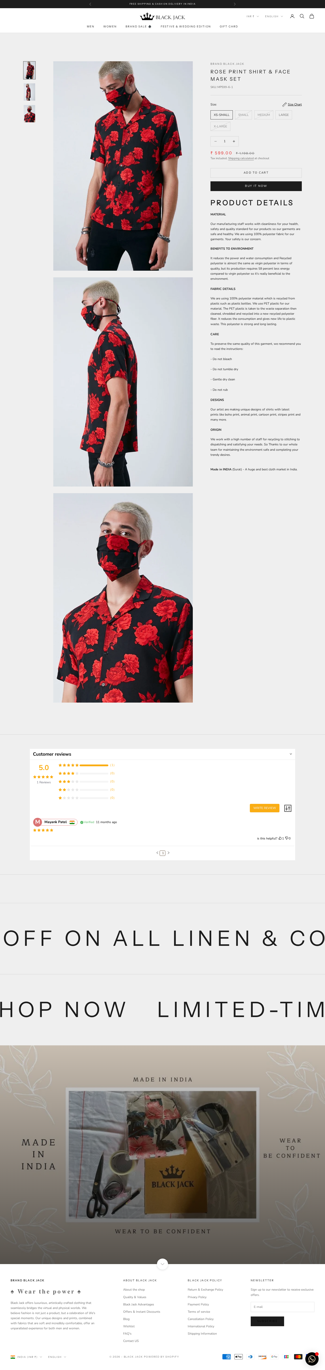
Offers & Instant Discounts (141, 1312)
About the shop (134, 1290)
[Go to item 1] (29, 70)
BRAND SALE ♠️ (139, 26)
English (272, 16)
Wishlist (129, 1326)
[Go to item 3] (29, 114)
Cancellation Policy (201, 1319)
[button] (157, 852)
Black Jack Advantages (138, 1304)
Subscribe (267, 1321)
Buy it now (256, 186)
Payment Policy (198, 1304)
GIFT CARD (229, 26)
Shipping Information (202, 1334)
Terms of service (199, 1312)
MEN (90, 26)
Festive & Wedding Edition (186, 26)
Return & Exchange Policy (205, 1290)
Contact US (131, 1341)
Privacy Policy (197, 1297)
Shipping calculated (241, 159)
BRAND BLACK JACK (227, 63)
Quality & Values (134, 1297)
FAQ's (127, 1334)
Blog (126, 1319)
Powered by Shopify (161, 1356)
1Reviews (44, 782)
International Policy (201, 1326)
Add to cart (256, 173)
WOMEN (110, 26)
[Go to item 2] (29, 92)
